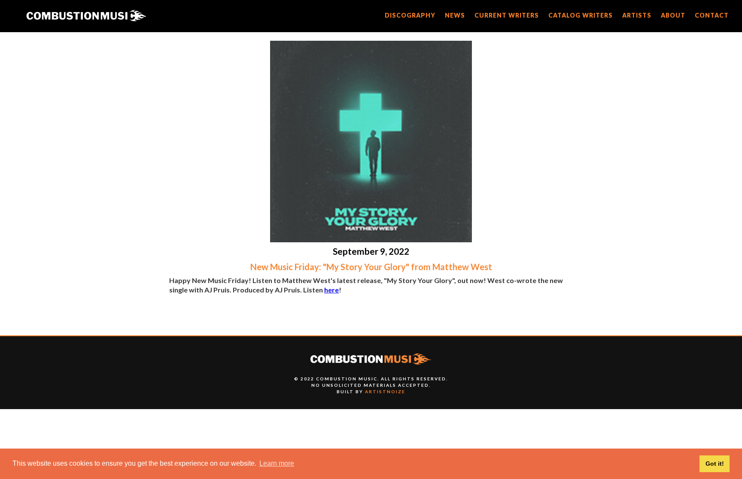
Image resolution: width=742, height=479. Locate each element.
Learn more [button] (276, 463)
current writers (506, 15)
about (673, 15)
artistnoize (385, 391)
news (455, 15)
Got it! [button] (715, 463)
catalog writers (580, 15)
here (331, 290)
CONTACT (712, 15)
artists (636, 15)
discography (410, 15)
